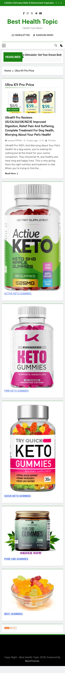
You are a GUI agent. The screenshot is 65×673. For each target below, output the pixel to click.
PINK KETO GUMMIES (16, 390)
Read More (10, 173)
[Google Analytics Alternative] (10, 628)
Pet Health (13, 109)
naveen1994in (15, 140)
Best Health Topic (32, 21)
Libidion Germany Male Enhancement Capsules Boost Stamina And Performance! (29, 3)
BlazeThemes (32, 661)
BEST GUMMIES (13, 613)
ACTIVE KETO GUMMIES (18, 293)
